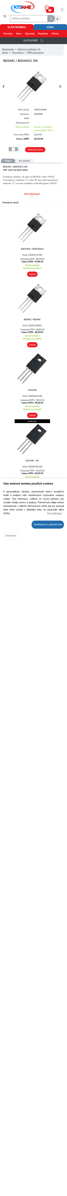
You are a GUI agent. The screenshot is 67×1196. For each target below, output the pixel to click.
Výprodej (29, 33)
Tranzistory (18, 52)
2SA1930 (32, 390)
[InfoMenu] (61, 9)
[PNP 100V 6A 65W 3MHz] (32, 86)
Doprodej (32, 421)
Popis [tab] (8, 160)
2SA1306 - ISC (32, 460)
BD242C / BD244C (32, 319)
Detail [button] (32, 274)
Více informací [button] (32, 194)
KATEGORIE (32, 40)
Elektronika (17, 27)
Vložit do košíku (35, 149)
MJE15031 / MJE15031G (32, 249)
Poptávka (43, 33)
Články (55, 33)
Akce (18, 33)
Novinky (8, 33)
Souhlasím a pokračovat (48, 524)
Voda (50, 27)
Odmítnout (10, 535)
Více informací (54, 513)
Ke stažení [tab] (24, 160)
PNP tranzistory (35, 52)
